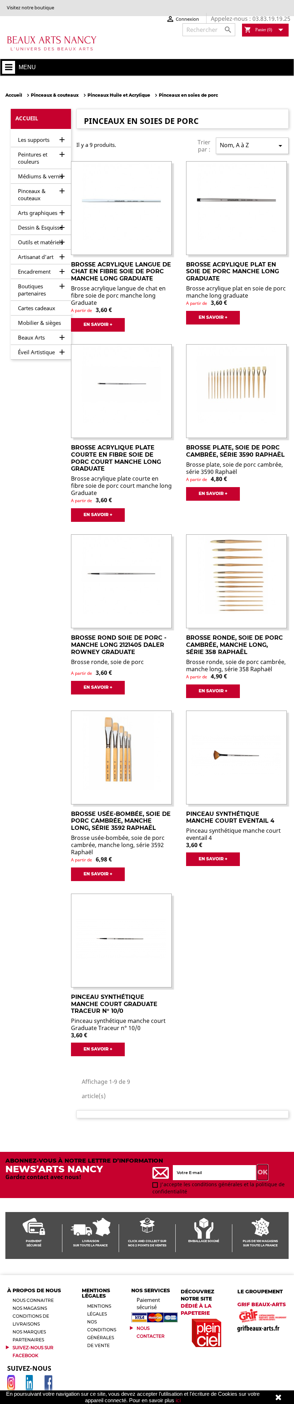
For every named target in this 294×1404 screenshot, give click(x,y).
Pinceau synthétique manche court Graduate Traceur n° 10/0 (114, 1004)
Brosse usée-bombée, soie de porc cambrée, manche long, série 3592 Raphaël (121, 821)
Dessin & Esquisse (40, 227)
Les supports (33, 139)
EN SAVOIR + (98, 324)
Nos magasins (30, 1308)
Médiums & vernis (40, 176)
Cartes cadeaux (36, 308)
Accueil (26, 118)
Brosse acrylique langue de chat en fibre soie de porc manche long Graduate (121, 271)
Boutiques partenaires (32, 290)
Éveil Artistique (36, 352)
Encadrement (34, 271)
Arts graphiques (37, 212)
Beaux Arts (31, 337)
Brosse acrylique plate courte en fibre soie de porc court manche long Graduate (116, 458)
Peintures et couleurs (32, 158)
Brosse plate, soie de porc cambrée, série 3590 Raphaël (235, 451)
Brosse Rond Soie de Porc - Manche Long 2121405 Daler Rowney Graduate (118, 644)
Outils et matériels (40, 242)
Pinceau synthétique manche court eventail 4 (230, 817)
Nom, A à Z (252, 145)
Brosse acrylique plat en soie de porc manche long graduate (232, 271)
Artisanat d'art (35, 256)
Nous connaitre (33, 1300)
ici (178, 1400)
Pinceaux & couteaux (32, 194)
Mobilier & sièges (39, 322)
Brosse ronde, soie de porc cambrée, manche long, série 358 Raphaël (234, 644)
